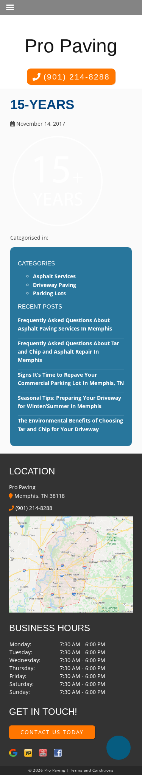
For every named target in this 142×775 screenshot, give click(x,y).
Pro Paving (71, 45)
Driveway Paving (54, 284)
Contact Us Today (52, 732)
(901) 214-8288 (75, 76)
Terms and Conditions (92, 770)
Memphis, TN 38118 (39, 495)
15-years (42, 104)
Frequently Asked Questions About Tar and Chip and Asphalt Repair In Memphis (68, 352)
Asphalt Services (54, 276)
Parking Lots (49, 293)
